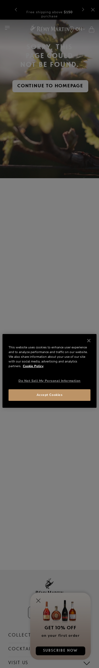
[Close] (89, 341)
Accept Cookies (50, 395)
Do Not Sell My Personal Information (49, 380)
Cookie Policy (33, 366)
